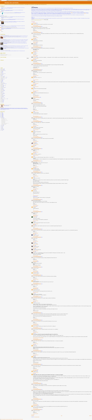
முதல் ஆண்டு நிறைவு (34, 7)
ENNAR (34, 224)
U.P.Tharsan (34, 206)
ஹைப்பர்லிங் (1, 102)
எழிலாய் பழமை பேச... (3, 9)
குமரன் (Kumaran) (35, 405)
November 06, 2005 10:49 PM (35, 136)
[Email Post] (44, 19)
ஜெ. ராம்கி (34, 142)
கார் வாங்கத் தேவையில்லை (3, 124)
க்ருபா (33, 373)
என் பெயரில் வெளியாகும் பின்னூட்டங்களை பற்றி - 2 (4, 41)
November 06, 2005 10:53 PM (35, 141)
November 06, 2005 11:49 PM (35, 205)
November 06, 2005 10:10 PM (35, 75)
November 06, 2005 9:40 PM (35, 31)
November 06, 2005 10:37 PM (35, 120)
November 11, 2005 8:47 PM (35, 408)
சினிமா (1, 80)
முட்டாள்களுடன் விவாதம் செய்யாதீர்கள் (3, 54)
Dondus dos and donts (11, 3)
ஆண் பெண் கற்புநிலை (2, 73)
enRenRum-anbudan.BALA (36, 97)
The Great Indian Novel (2, 70)
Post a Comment (32, 414)
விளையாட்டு (1, 101)
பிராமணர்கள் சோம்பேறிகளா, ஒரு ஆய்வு (3, 46)
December (2, 117)
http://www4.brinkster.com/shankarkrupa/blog (38, 337)
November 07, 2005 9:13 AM (35, 255)
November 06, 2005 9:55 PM (35, 55)
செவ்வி (1, 81)
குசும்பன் (34, 38)
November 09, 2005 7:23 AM (35, 388)
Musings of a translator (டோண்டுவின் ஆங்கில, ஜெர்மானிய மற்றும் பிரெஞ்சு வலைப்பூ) (9, 27)
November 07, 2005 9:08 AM (35, 244)
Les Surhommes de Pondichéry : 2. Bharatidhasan (5, 16)
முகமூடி (34, 245)
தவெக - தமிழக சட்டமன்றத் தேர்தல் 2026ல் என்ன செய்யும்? (9, 12)
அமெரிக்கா (1, 71)
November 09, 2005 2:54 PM (35, 404)
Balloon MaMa (35, 370)
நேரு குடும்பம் (1, 88)
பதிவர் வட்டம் (1, 89)
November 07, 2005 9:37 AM (35, 260)
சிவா (33, 221)
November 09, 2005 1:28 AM (35, 382)
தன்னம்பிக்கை (1, 85)
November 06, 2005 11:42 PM (35, 195)
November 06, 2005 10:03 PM (35, 58)
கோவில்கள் (1, 79)
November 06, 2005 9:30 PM (35, 25)
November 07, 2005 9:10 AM (35, 247)
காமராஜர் (1, 78)
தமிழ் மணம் (1, 84)
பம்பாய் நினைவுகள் (2, 90)
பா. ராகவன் (2, 18)
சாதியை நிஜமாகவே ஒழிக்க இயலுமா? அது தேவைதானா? (8, 47)
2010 (1, 114)
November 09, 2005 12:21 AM (35, 372)
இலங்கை (1, 74)
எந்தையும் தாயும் (1, 76)
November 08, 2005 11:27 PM (35, 363)
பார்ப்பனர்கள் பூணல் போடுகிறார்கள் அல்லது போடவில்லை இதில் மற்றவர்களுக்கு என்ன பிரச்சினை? (12, 36)
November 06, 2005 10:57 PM (35, 144)
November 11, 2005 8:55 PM (35, 413)
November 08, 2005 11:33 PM (35, 369)
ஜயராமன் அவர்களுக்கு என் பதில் (4, 119)
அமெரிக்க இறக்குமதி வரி (6, 21)
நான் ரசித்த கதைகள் (2, 87)
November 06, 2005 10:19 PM (35, 83)
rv (33, 80)
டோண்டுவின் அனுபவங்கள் (2, 83)
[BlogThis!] (45, 19)
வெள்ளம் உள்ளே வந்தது (3, 121)
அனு (0, 72)
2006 (1, 116)
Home (61, 415)
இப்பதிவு (71, 12)
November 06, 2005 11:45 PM (35, 198)
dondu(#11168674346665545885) (37, 26)
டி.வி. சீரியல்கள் (1, 82)
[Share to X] (46, 19)
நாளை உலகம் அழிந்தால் (3, 122)
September (3, 125)
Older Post (90, 415)
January (2, 129)
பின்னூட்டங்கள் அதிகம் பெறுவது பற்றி (4, 120)
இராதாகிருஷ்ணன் (35, 288)
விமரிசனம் (1, 100)
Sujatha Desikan (35, 261)
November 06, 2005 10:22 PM (35, 86)
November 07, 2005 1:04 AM (35, 220)
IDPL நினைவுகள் (2, 69)
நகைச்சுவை (1, 86)
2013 (1, 112)
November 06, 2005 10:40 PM (35, 125)
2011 (1, 113)
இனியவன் (2, 31)
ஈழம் (0, 75)
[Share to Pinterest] (47, 19)
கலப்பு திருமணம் (1, 77)
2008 (1, 115)
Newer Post (32, 415)
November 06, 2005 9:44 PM (35, 37)
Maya (33, 344)
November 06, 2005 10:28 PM (35, 96)
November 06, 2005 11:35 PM (35, 184)
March (2, 128)
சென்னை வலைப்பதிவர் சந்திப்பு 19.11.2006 (7, 42)
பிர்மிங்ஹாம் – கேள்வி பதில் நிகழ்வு (4, 7)
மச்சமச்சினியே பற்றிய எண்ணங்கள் (3, 55)
